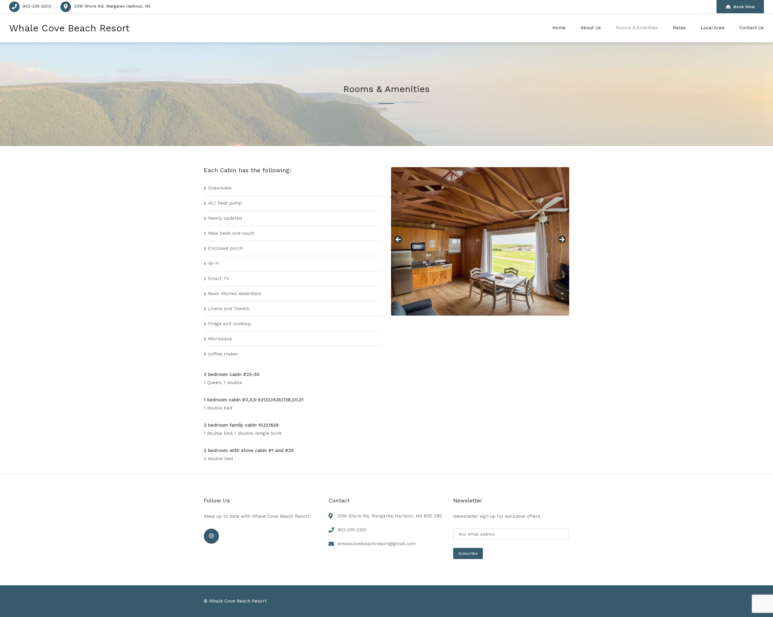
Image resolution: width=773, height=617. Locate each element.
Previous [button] (398, 239)
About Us (591, 27)
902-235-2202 (37, 6)
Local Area (712, 27)
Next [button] (561, 239)
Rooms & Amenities (637, 27)
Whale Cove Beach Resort (69, 28)
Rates (679, 27)
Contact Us (751, 27)
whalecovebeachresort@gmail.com (377, 543)
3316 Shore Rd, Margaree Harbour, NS (112, 6)
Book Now (744, 6)
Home (559, 27)
